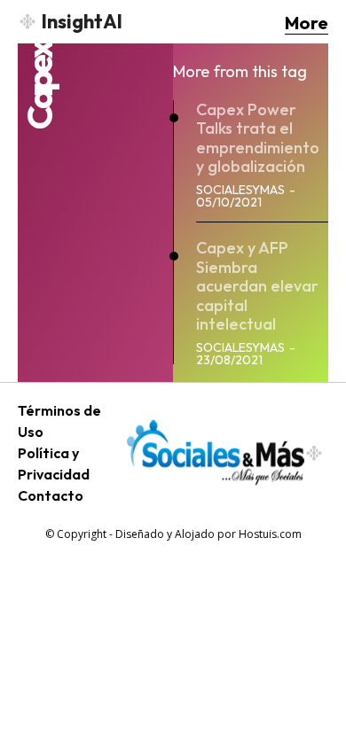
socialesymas (240, 190)
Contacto (50, 495)
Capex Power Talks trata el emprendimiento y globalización (257, 138)
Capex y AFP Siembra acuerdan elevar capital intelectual (257, 286)
